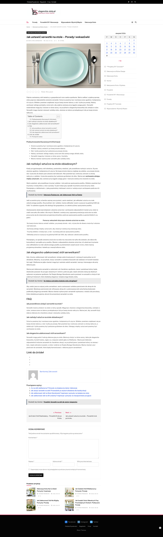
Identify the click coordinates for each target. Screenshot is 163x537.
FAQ (30, 126)
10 (107, 46)
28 (125, 53)
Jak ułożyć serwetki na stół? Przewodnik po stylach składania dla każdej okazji (58, 390)
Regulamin (43, 2)
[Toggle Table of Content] (57, 116)
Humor (109, 81)
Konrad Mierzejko (44, 493)
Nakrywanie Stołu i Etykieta (116, 85)
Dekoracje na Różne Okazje (36, 32)
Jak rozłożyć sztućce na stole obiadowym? (43, 121)
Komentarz (32, 438)
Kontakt (54, 2)
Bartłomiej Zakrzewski (35, 40)
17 (107, 49)
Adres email (57, 461)
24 (107, 53)
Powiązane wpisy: (37, 136)
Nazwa (31, 461)
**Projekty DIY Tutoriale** (115, 66)
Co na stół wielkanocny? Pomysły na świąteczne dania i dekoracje (54, 388)
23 (134, 49)
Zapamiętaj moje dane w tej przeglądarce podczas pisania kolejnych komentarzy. (58, 469)
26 (116, 53)
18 (111, 49)
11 (111, 46)
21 (125, 49)
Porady (34, 22)
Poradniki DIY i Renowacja (49, 22)
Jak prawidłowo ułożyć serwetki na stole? (44, 128)
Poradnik (110, 90)
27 (120, 53)
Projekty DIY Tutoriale (114, 104)
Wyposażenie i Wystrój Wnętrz (71, 22)
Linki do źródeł (34, 134)
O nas (49, 2)
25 (111, 53)
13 (120, 46)
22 (129, 49)
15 (129, 46)
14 (125, 46)
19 (116, 49)
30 (134, 53)
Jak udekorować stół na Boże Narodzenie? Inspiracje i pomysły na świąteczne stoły (60, 393)
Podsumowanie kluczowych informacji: (44, 119)
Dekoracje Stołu (90, 22)
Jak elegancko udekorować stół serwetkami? (44, 123)
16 (134, 46)
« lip (120, 61)
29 (129, 53)
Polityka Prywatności (33, 2)
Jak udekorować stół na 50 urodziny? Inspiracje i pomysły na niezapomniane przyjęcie (61, 396)
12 (116, 46)
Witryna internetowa (84, 461)
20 (120, 49)
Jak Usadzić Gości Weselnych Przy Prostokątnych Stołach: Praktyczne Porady (87, 502)
